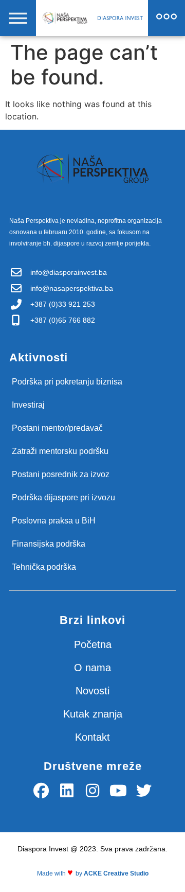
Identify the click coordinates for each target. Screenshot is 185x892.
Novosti (92, 690)
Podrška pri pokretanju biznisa (67, 381)
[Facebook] (41, 790)
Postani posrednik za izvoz (60, 474)
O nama (92, 667)
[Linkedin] (67, 790)
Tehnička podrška (44, 567)
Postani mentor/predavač (57, 428)
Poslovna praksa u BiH (54, 520)
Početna (93, 644)
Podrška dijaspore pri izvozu (63, 497)
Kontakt (92, 737)
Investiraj (28, 404)
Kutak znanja (92, 714)
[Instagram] (92, 790)
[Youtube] (118, 790)
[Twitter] (144, 790)
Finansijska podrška (48, 543)
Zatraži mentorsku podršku (60, 451)
